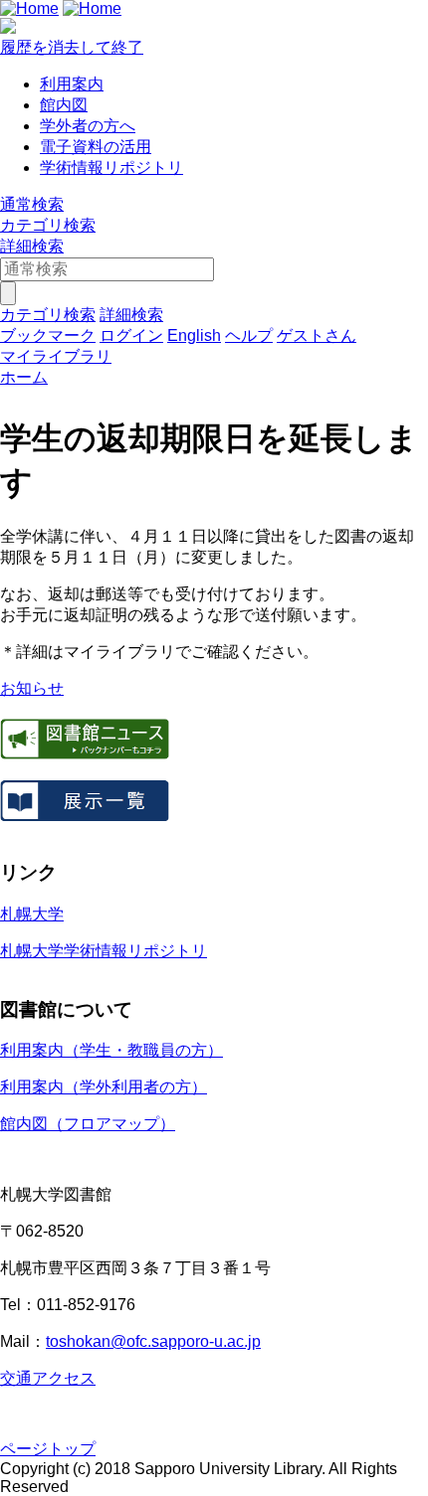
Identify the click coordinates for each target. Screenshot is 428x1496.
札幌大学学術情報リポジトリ (103, 950)
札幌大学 (32, 914)
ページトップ (48, 1448)
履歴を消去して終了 (71, 47)
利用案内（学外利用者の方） (103, 1087)
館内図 (64, 104)
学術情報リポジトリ (111, 167)
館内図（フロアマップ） (87, 1123)
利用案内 (72, 84)
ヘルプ (249, 335)
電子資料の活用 (95, 146)
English (194, 335)
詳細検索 (32, 246)
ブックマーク (48, 335)
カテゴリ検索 (48, 225)
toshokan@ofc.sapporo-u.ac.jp (153, 1341)
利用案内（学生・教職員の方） (111, 1050)
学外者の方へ (87, 125)
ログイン (131, 335)
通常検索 (32, 204)
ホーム (24, 377)
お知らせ (32, 688)
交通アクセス (48, 1378)
